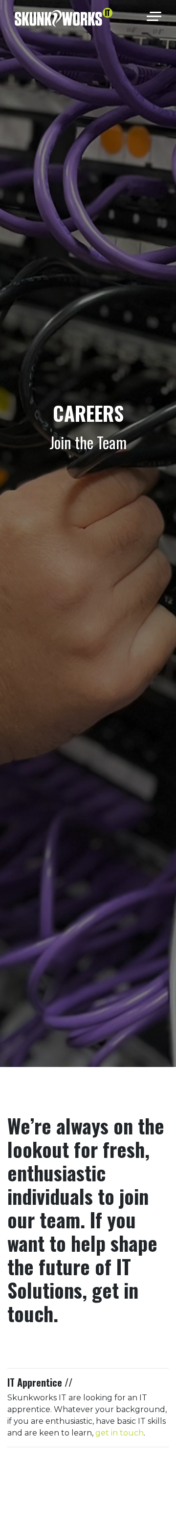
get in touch (119, 1432)
